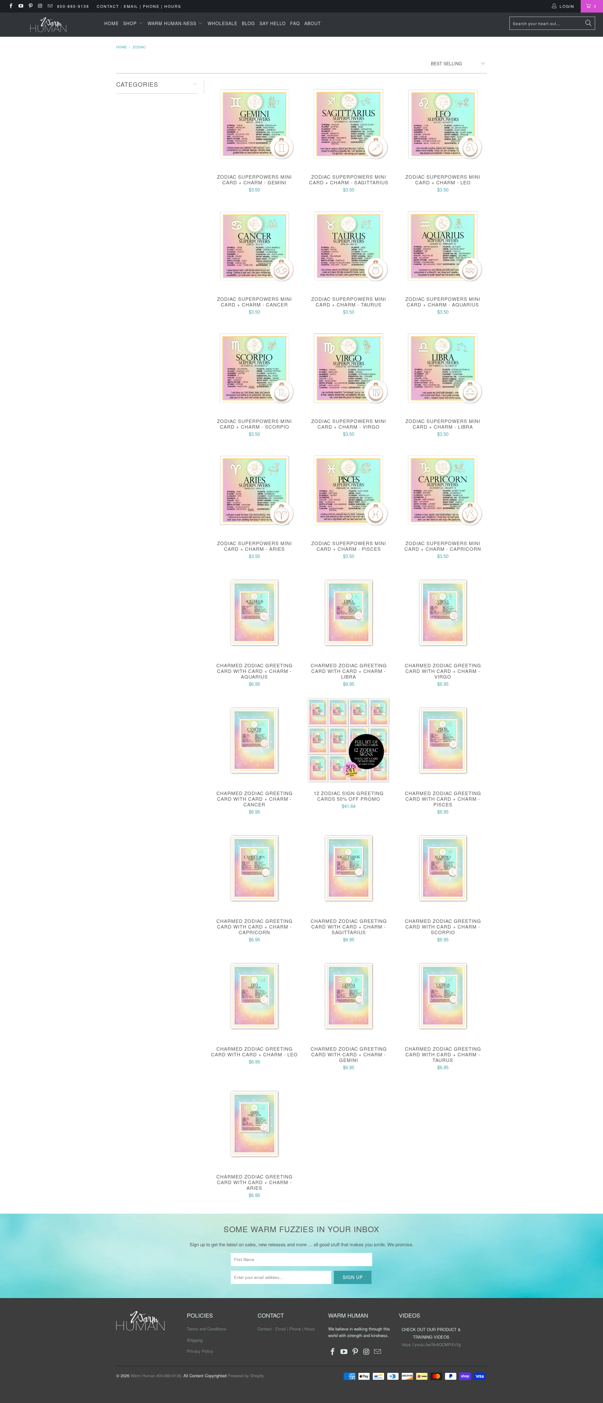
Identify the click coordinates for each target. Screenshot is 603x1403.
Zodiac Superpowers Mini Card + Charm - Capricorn (443, 490)
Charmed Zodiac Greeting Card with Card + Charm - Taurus (443, 996)
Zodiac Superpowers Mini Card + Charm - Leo (443, 124)
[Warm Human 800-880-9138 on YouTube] (20, 6)
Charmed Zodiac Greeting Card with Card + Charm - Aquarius (254, 612)
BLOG (248, 23)
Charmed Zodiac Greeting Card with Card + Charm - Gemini (349, 996)
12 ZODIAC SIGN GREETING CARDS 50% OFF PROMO (349, 740)
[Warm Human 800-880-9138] (48, 25)
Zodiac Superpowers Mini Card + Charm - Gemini (254, 124)
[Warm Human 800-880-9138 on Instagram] (40, 6)
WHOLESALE (222, 23)
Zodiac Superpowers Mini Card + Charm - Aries (254, 490)
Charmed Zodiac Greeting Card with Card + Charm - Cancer (254, 740)
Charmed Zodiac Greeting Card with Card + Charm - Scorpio (443, 868)
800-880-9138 (73, 6)
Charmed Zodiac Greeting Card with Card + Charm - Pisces (443, 740)
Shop (130, 23)
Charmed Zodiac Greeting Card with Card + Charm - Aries (254, 1123)
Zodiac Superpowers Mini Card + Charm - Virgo (349, 368)
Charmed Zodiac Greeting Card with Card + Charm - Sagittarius (349, 868)
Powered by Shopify (246, 1376)
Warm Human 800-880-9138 (156, 1376)
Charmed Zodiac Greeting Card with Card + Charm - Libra (349, 612)
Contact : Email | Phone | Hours (139, 6)
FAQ (295, 23)
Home (111, 23)
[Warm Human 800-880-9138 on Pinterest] (30, 6)
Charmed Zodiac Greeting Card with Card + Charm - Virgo (443, 612)
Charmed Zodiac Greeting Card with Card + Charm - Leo (254, 996)
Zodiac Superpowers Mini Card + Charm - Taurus (349, 246)
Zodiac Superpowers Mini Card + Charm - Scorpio (254, 368)
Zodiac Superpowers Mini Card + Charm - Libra (443, 368)
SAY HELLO (272, 23)
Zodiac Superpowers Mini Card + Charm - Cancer (254, 246)
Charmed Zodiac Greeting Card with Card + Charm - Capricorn (254, 868)
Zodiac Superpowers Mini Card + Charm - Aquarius (443, 246)
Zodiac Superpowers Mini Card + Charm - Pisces (349, 490)
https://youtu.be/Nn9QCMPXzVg (431, 1344)
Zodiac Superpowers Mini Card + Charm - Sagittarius (349, 124)
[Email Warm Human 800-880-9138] (49, 6)
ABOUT (312, 23)
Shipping (195, 1340)
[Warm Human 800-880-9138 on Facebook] (10, 6)
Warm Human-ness (173, 23)
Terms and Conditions (206, 1329)
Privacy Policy (200, 1351)
